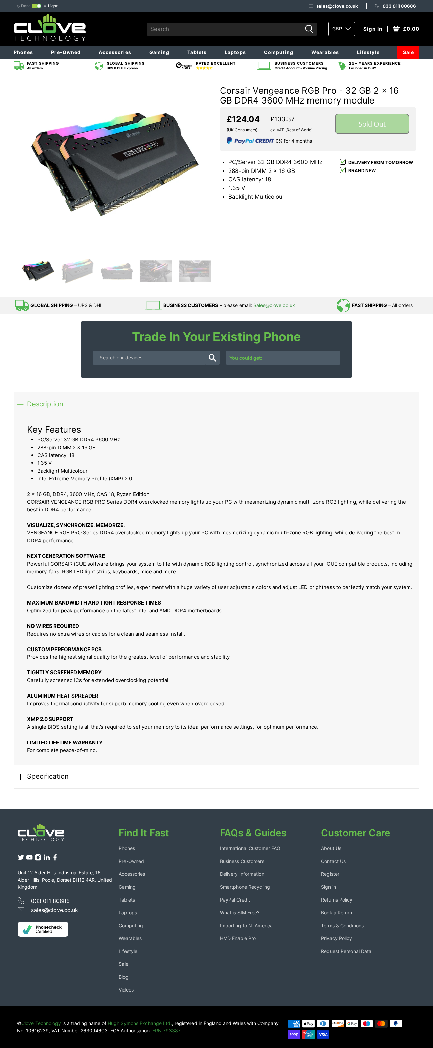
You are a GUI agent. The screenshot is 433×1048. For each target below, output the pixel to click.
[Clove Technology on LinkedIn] (46, 859)
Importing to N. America (246, 925)
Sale (408, 52)
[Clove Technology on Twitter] (21, 859)
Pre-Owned (66, 52)
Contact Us (333, 861)
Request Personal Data (346, 951)
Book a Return (336, 912)
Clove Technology (41, 1023)
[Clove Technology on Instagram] (38, 859)
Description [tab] (45, 404)
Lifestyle (368, 52)
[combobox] (224, 29)
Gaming (159, 52)
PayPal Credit (235, 900)
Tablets (197, 52)
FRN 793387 (166, 1030)
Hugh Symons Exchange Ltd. (140, 1023)
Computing (278, 52)
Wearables (325, 52)
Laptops (235, 52)
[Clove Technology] (46, 835)
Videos (126, 990)
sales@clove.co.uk (337, 6)
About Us (331, 848)
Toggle (36, 6)
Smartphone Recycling (245, 887)
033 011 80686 (399, 6)
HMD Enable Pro (238, 938)
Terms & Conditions (342, 925)
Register (330, 874)
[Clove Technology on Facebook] (55, 859)
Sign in (328, 887)
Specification (48, 776)
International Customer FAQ (250, 848)
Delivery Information (242, 874)
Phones (23, 52)
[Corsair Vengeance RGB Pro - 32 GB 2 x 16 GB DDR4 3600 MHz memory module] (115, 163)
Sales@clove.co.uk (274, 305)
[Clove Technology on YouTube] (29, 859)
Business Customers (242, 861)
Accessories (115, 52)
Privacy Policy (336, 938)
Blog (124, 977)
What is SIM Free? (239, 912)
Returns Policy (336, 900)
